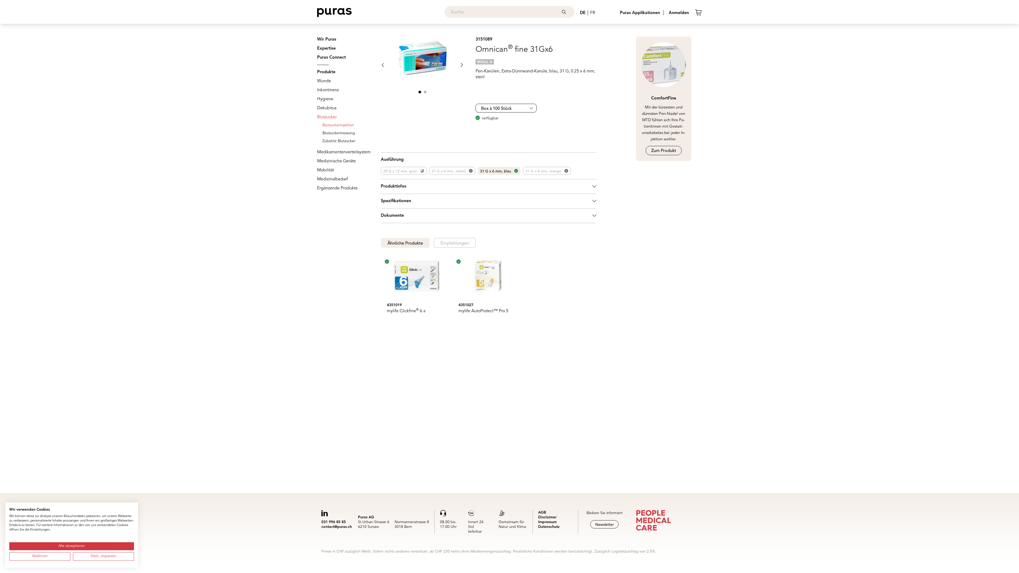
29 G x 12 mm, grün (400, 171)
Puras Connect (331, 57)
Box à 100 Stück (496, 109)
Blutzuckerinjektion (338, 125)
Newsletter (604, 525)
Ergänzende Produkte (337, 188)
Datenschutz (549, 527)
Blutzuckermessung (338, 133)
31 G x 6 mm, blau (495, 171)
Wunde (324, 81)
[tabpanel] (489, 290)
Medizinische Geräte (336, 161)
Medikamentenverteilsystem (344, 152)
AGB (542, 512)
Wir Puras (326, 39)
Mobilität (325, 170)
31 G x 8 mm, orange (543, 171)
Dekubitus (326, 108)
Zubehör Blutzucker (338, 141)
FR (592, 13)
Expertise (326, 48)
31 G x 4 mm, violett (448, 171)
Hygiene (325, 99)
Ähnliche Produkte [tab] (405, 243)
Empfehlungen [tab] (455, 243)
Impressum (547, 522)
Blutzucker (327, 117)
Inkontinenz (328, 90)
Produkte (326, 72)
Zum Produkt (663, 151)
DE (583, 13)
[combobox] (509, 12)
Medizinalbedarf (332, 179)
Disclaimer (547, 517)
